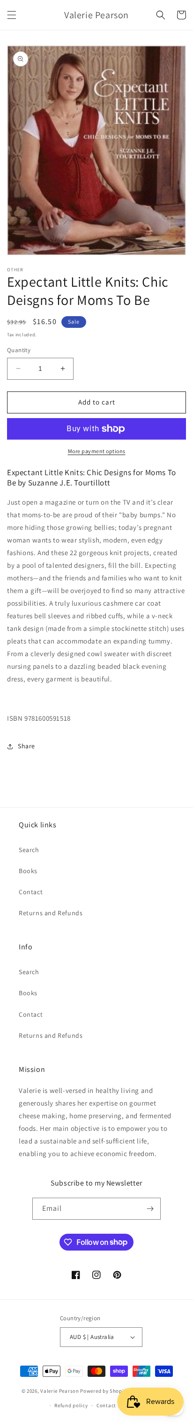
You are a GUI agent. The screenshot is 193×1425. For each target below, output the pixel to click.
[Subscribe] (150, 1209)
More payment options (97, 451)
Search (29, 850)
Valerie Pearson (59, 1391)
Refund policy (71, 1405)
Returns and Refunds (50, 913)
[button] (11, 15)
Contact (31, 892)
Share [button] (26, 746)
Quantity (18, 350)
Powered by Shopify (104, 1391)
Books (28, 871)
